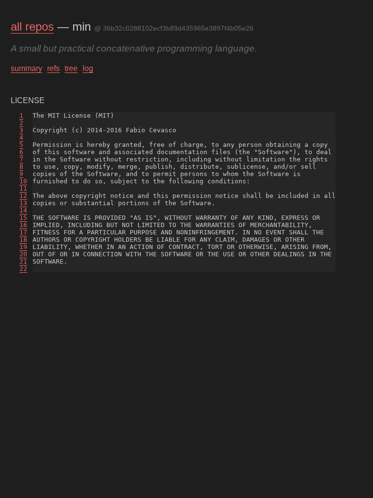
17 (23, 232)
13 (23, 203)
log (88, 68)
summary (26, 68)
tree (71, 68)
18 (23, 239)
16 (23, 225)
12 (23, 195)
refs (53, 68)
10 (23, 181)
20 (23, 254)
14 (23, 210)
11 (23, 188)
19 (23, 246)
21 (23, 261)
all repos (32, 26)
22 (23, 268)
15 (23, 217)
